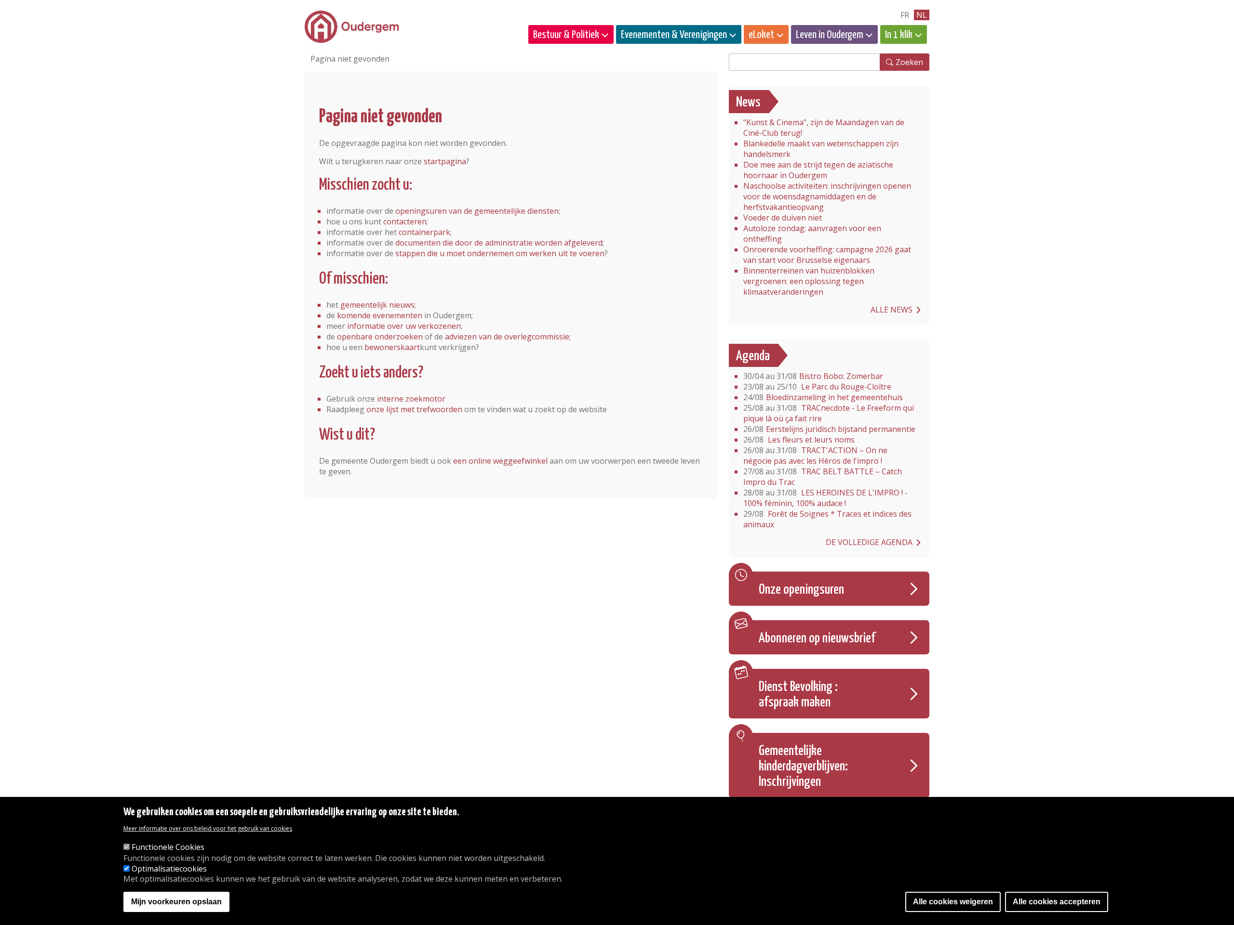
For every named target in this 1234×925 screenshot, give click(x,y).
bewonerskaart (392, 347)
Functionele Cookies (168, 847)
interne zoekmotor (411, 398)
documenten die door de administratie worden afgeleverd (499, 242)
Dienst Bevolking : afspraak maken (798, 694)
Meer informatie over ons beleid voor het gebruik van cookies (207, 829)
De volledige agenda (869, 542)
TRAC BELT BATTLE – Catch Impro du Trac (822, 476)
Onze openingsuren (801, 590)
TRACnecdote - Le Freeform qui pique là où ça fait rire (828, 413)
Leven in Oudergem (829, 34)
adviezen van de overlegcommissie (507, 336)
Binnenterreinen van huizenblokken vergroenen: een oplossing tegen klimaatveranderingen (808, 281)
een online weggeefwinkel (500, 461)
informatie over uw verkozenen (404, 326)
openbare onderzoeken (380, 336)
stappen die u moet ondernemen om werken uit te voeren (499, 253)
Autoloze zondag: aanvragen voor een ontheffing (812, 233)
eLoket (761, 34)
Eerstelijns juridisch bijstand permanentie (829, 429)
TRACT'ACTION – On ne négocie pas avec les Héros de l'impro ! (815, 455)
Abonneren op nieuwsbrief (817, 638)
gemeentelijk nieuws (377, 305)
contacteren (405, 221)
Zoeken (909, 62)
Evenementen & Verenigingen (674, 34)
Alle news (891, 309)
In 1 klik (898, 34)
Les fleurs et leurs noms (799, 439)
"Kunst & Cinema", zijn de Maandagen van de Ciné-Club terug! (823, 127)
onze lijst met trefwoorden (414, 409)
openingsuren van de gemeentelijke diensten (477, 211)
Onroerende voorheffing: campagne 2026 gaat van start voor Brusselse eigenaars (827, 254)
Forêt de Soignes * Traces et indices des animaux (827, 519)
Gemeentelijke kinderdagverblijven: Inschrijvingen (803, 766)
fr (904, 15)
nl (921, 15)
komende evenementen (379, 315)
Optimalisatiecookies (169, 868)
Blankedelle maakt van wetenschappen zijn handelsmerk (821, 148)
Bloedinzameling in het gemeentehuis (823, 397)
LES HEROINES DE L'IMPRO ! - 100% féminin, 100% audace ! (825, 497)
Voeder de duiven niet (782, 217)
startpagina (445, 161)
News (748, 102)
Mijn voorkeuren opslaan (176, 902)
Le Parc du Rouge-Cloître (817, 386)
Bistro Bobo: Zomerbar (813, 376)
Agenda (753, 356)
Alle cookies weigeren (953, 902)
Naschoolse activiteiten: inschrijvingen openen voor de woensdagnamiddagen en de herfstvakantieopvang (827, 196)
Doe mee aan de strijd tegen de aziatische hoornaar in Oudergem (818, 170)
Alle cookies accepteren (1056, 902)
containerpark (424, 232)
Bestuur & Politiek (566, 34)
